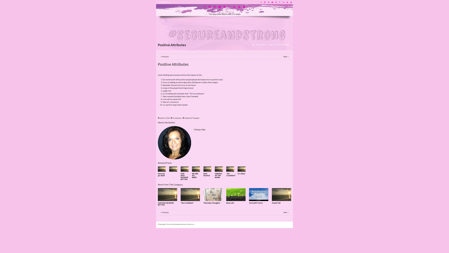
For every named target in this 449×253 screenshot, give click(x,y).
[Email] (272, 2)
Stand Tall (276, 203)
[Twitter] (268, 2)
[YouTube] (287, 2)
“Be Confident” (231, 174)
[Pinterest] (276, 2)
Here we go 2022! (161, 174)
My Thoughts (261, 45)
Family (271, 45)
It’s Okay (241, 173)
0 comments (177, 118)
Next (285, 57)
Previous (165, 57)
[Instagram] (265, 2)
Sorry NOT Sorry (256, 203)
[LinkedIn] (283, 2)
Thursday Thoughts (211, 203)
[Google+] (280, 2)
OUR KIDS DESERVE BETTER (184, 176)
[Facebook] (261, 2)
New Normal (206, 174)
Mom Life (230, 203)
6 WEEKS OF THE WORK (218, 175)
